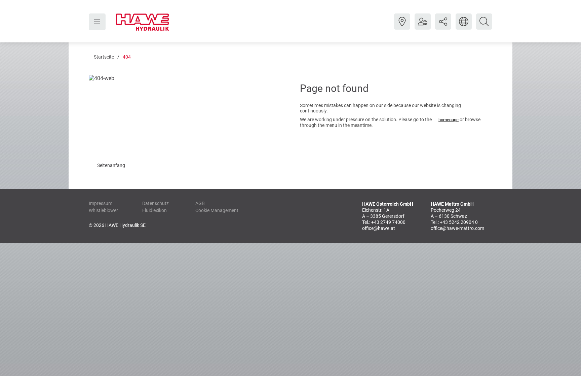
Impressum (100, 203)
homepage (448, 119)
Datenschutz (155, 203)
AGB (200, 203)
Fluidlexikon (154, 210)
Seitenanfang (111, 165)
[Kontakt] (402, 26)
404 (127, 57)
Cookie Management (216, 210)
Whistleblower (103, 210)
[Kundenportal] (423, 26)
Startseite (104, 57)
